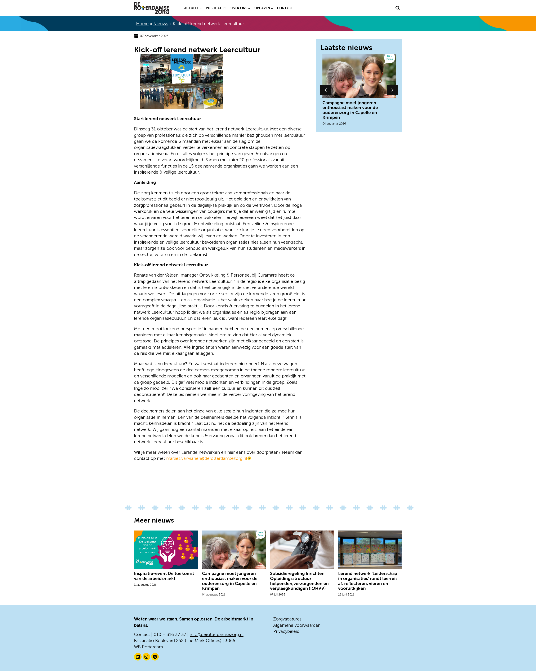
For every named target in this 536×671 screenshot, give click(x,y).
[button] (397, 8)
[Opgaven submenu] (272, 8)
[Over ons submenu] (249, 8)
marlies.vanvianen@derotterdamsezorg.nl (206, 458)
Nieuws (160, 23)
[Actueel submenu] (201, 8)
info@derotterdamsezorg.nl (217, 634)
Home (142, 23)
